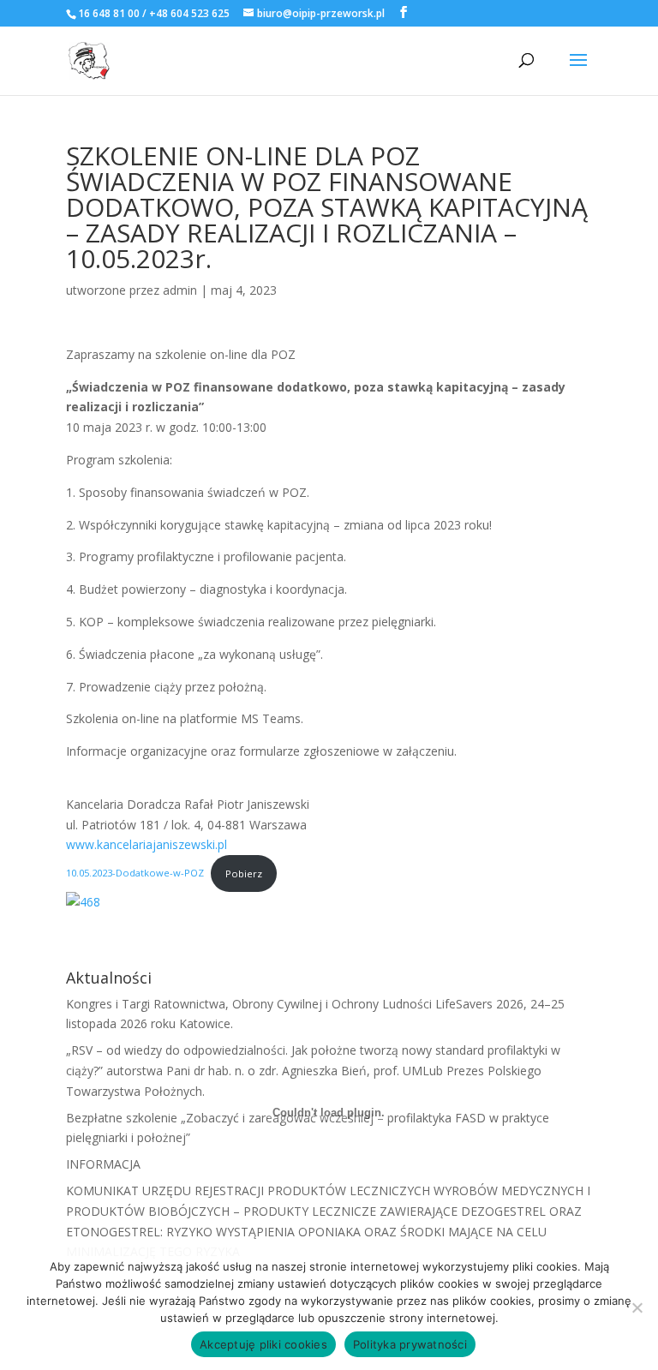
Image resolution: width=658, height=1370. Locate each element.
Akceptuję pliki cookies (263, 1344)
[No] (636, 1307)
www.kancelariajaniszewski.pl (146, 844)
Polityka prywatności (410, 1344)
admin (180, 290)
